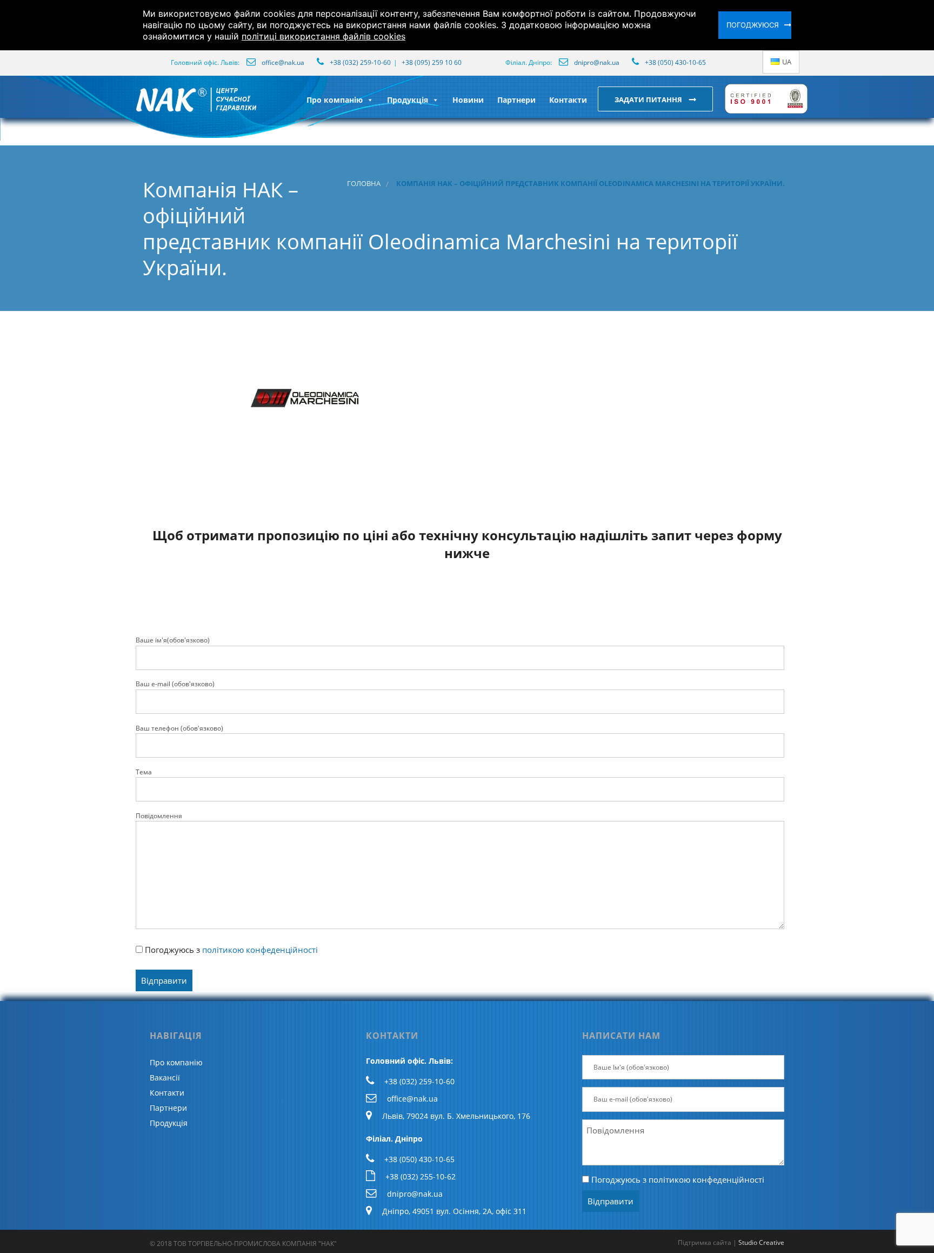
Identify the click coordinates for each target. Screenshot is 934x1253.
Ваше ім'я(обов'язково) (173, 640)
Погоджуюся (752, 25)
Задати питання (649, 99)
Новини (468, 100)
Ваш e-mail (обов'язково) (175, 683)
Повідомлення (159, 815)
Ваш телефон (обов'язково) (179, 728)
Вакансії (165, 1077)
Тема (144, 772)
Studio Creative (761, 1242)
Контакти (568, 100)
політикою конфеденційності (260, 949)
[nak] (133, 108)
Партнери (516, 100)
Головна (364, 183)
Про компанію (334, 100)
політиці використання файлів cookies (323, 36)
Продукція (407, 100)
